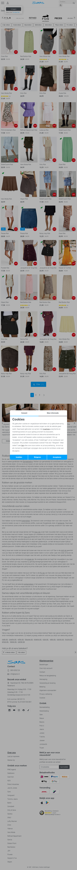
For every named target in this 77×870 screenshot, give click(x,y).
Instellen (19, 457)
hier (22, 445)
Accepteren (57, 457)
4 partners (46, 429)
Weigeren (37, 457)
